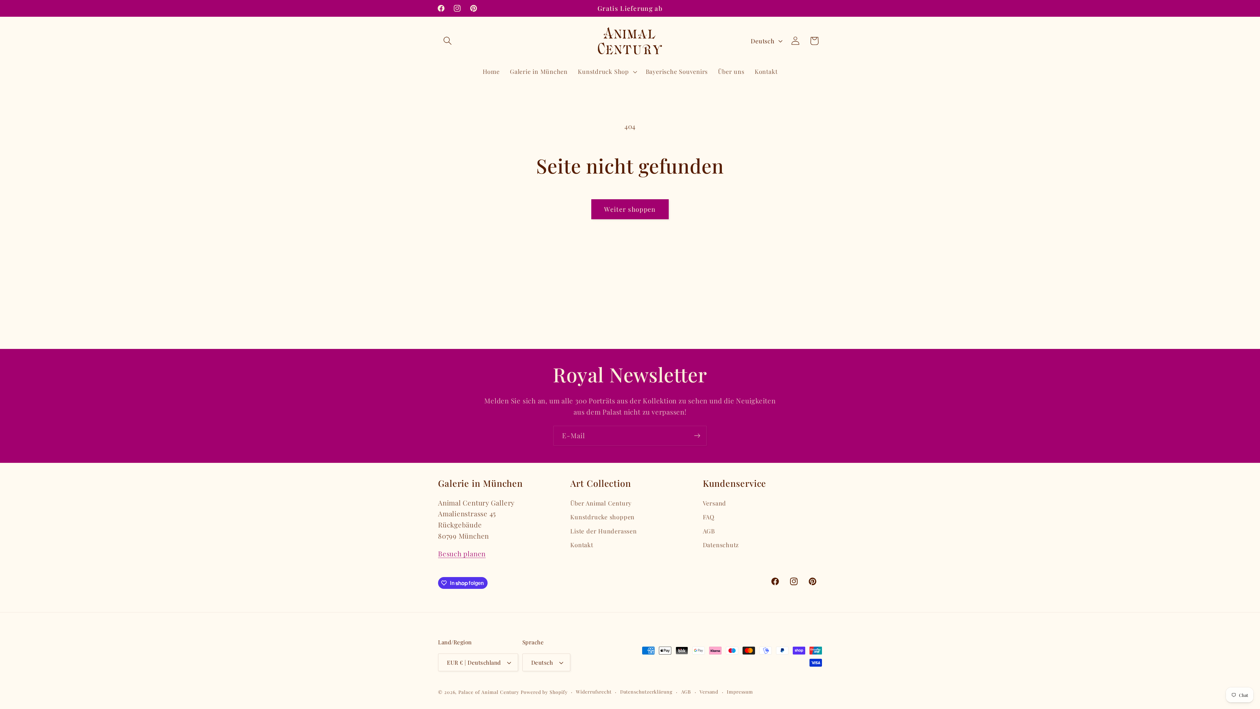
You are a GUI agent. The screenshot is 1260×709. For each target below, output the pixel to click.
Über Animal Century (601, 503)
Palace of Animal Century (488, 692)
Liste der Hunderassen (603, 531)
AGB (709, 531)
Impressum (740, 692)
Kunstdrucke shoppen (602, 517)
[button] (447, 41)
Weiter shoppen (630, 209)
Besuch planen (462, 553)
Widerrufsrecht (594, 692)
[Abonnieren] (697, 436)
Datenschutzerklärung (646, 692)
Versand (714, 503)
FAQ (708, 517)
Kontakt (581, 545)
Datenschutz (721, 545)
